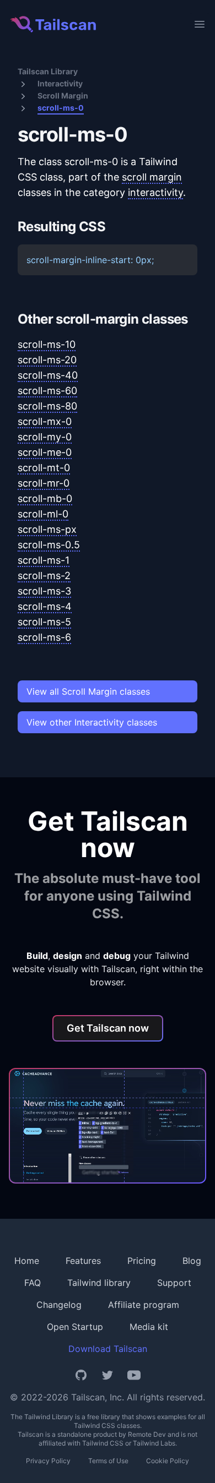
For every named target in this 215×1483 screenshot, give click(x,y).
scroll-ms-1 (43, 560)
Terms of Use (108, 1461)
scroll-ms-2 (44, 575)
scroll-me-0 (45, 452)
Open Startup (75, 1326)
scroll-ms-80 (47, 406)
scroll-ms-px (47, 529)
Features (83, 1260)
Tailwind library (99, 1282)
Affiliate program (143, 1304)
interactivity (155, 192)
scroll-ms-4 (45, 606)
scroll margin (152, 177)
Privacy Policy (48, 1461)
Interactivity (60, 83)
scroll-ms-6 (44, 637)
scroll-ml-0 (43, 514)
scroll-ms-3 (44, 591)
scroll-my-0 (45, 437)
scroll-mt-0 (44, 467)
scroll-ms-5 (44, 622)
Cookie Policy (167, 1461)
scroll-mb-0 (45, 498)
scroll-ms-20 (47, 360)
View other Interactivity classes (91, 722)
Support (174, 1282)
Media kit (149, 1326)
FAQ (32, 1282)
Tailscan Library (48, 71)
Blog (191, 1260)
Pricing (141, 1260)
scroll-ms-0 (60, 107)
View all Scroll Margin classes (88, 691)
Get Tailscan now (108, 1028)
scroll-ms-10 (47, 344)
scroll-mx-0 (45, 421)
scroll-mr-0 (43, 483)
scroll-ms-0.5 (49, 544)
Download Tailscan (107, 1348)
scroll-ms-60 (47, 390)
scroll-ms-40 (48, 375)
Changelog (59, 1304)
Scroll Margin (62, 95)
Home (26, 1260)
